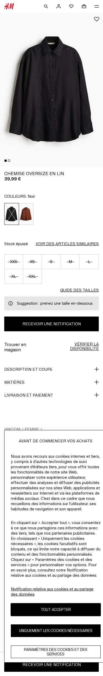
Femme (32, 429)
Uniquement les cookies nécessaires (55, 630)
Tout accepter (56, 609)
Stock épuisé (16, 243)
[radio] (11, 214)
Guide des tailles (79, 290)
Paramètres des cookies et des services (55, 651)
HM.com (12, 429)
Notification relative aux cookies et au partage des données (52, 591)
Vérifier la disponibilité (84, 346)
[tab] (5, 160)
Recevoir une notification (51, 324)
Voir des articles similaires (67, 243)
